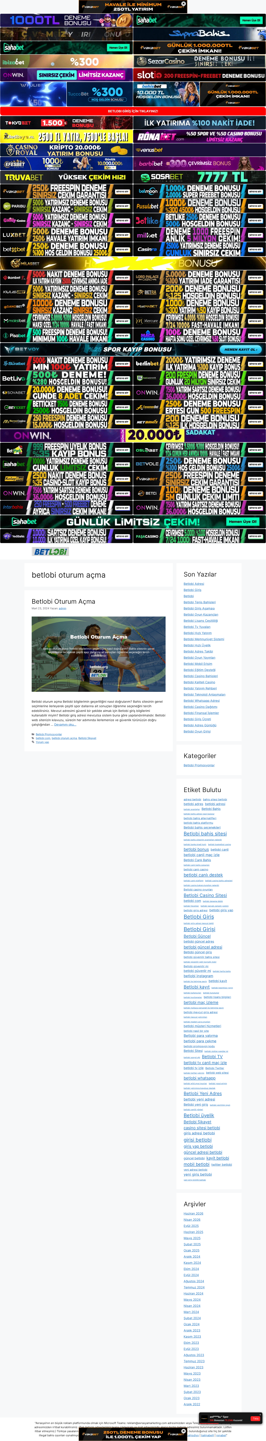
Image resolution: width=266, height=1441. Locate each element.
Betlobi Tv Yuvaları (197, 627)
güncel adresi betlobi (203, 1152)
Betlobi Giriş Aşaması (199, 608)
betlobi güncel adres (199, 941)
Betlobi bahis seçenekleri (202, 827)
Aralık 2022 (192, 1404)
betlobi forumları (191, 906)
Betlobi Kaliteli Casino (199, 682)
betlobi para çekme (200, 1041)
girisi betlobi (198, 1140)
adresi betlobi (192, 799)
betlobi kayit (218, 981)
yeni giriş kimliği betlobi (195, 1180)
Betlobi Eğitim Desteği (200, 670)
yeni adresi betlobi (195, 1169)
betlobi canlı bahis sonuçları (197, 865)
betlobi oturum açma (64, 738)
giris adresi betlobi (199, 1133)
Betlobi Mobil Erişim (198, 664)
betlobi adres (193, 804)
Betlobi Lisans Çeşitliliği (201, 621)
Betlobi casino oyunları (198, 889)
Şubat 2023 (192, 1392)
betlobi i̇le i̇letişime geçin (195, 981)
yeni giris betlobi (198, 1174)
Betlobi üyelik (199, 1115)
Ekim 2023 (191, 1343)
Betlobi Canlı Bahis (197, 860)
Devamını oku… (65, 724)
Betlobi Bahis (211, 809)
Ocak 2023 (192, 1398)
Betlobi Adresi (194, 584)
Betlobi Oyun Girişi (197, 731)
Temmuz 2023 (194, 1361)
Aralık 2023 (192, 1330)
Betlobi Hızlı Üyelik (197, 645)
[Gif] (133, 263)
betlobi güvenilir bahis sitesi (202, 957)
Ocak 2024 (192, 1324)
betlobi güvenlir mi (197, 971)
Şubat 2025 (192, 1244)
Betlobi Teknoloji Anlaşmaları (204, 694)
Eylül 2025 (191, 1226)
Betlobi (189, 596)
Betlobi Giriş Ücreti (197, 719)
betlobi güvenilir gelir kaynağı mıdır (200, 962)
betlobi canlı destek (203, 874)
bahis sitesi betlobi (215, 799)
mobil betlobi (197, 1164)
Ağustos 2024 (194, 1281)
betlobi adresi (215, 804)
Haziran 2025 (193, 1232)
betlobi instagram (198, 976)
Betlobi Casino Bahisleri (201, 676)
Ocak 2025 (191, 1250)
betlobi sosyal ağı (192, 1057)
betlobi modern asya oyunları (197, 1022)
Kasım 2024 (192, 1263)
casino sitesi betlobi (202, 1127)
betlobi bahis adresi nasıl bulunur (199, 814)
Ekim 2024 (191, 1269)
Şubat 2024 (192, 1318)
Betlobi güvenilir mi (196, 966)
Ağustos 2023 (194, 1355)
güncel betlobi (194, 1158)
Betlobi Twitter (214, 1068)
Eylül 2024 (191, 1275)
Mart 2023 (191, 1386)
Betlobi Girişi (199, 929)
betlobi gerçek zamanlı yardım (215, 906)
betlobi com (43, 738)
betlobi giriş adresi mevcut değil (199, 923)
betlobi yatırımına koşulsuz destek (199, 1088)
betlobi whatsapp (200, 1078)
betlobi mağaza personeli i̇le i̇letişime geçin (204, 1008)
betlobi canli (220, 849)
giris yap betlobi (198, 1146)
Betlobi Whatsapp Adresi (202, 700)
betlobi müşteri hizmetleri (202, 1026)
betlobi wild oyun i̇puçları (195, 1083)
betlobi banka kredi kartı (195, 844)
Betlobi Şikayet (87, 738)
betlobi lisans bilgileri (217, 997)
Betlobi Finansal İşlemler (201, 713)
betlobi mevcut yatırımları (195, 1017)
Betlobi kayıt (197, 986)
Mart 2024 (191, 1312)
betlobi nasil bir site (196, 1031)
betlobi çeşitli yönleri (193, 1109)
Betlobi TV (212, 1056)
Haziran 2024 (193, 1293)
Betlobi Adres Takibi (198, 651)
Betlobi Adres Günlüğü (200, 725)
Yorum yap (42, 742)
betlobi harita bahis (222, 971)
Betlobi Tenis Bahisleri (200, 602)
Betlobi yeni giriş (196, 1104)
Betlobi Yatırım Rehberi (200, 688)
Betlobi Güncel (197, 936)
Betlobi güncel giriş (198, 952)
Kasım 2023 (192, 1336)
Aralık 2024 (192, 1256)
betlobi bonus (196, 849)
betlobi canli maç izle (202, 855)
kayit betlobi (217, 1158)
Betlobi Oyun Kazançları (201, 614)
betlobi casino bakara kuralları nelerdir (201, 885)
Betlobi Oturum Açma (63, 601)
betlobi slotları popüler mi (216, 1051)
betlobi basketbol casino (219, 844)
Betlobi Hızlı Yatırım (198, 633)
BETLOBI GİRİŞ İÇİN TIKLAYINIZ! (133, 111)
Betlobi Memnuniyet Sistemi (204, 639)
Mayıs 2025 (192, 1238)
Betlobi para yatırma (201, 1035)
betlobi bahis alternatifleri (200, 818)
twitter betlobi (221, 1164)
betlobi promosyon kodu (199, 1046)
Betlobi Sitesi (193, 1051)
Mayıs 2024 (192, 1299)
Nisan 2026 (192, 1219)
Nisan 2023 (192, 1379)
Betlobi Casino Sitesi (205, 895)
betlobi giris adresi (196, 910)
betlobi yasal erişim (218, 1083)
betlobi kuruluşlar (211, 993)
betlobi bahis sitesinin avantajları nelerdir (203, 840)
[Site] (66, 191)
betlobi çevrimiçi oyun (220, 1105)
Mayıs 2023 (192, 1373)
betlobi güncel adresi (203, 947)
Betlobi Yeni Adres (203, 1093)
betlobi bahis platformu (198, 822)
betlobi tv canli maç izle (205, 1062)
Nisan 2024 (192, 1306)
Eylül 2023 (191, 1349)
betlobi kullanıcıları (192, 993)
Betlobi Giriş (192, 590)
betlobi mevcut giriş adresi (201, 1012)
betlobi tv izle (194, 1068)
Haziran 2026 (193, 1213)
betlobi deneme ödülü (213, 901)
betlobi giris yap (221, 910)
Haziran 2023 (193, 1367)
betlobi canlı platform (193, 880)
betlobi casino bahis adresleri (219, 880)
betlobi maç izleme (201, 1002)
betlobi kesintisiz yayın (222, 988)
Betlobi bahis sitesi (205, 833)
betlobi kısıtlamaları (193, 997)
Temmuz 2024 (194, 1287)
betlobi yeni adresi (199, 1099)
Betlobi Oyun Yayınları (199, 657)
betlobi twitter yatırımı (194, 1073)
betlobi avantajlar (192, 809)
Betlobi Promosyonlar (49, 734)
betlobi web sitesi (217, 1072)
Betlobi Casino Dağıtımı (200, 707)
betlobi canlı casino (196, 869)
